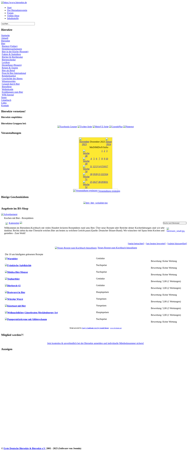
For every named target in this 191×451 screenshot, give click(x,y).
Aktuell (4, 38)
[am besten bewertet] (155, 243)
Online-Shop (13, 15)
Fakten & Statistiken (11, 54)
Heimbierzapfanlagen (12, 49)
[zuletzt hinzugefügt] (177, 243)
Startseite (5, 35)
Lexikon (6, 62)
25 (91, 182)
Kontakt (5, 105)
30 (104, 182)
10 (107, 158)
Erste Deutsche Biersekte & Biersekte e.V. (25, 448)
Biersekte (5, 41)
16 (104, 166)
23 (104, 174)
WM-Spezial (8, 94)
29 (102, 182)
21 (99, 174)
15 (102, 166)
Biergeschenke (9, 59)
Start (9, 7)
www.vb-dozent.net (116, 328)
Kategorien (14, 223)
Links (4, 103)
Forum (10, 13)
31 (107, 182)
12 (94, 166)
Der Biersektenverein (17, 10)
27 (96, 182)
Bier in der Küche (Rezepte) (15, 51)
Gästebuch (6, 100)
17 (107, 166)
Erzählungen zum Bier (12, 92)
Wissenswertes (9, 81)
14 (99, 166)
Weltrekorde (7, 89)
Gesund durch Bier (11, 84)
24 (107, 174)
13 (96, 166)
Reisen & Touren (10, 67)
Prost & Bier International (14, 73)
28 (99, 182)
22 (102, 174)
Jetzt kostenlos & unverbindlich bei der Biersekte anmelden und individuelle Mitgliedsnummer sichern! (95, 343)
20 (96, 174)
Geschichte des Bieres (12, 78)
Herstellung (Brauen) (12, 65)
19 (94, 174)
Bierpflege (7, 86)
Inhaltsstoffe (13, 18)
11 (91, 166)
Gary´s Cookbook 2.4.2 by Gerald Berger (95, 328)
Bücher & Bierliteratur (12, 57)
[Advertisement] (14, 402)
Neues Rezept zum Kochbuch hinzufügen (117, 247)
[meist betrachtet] (136, 243)
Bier (3, 43)
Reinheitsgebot (9, 76)
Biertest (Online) (9, 46)
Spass (4, 97)
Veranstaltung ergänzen (108, 191)
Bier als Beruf (8, 70)
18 (91, 174)
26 (94, 182)
